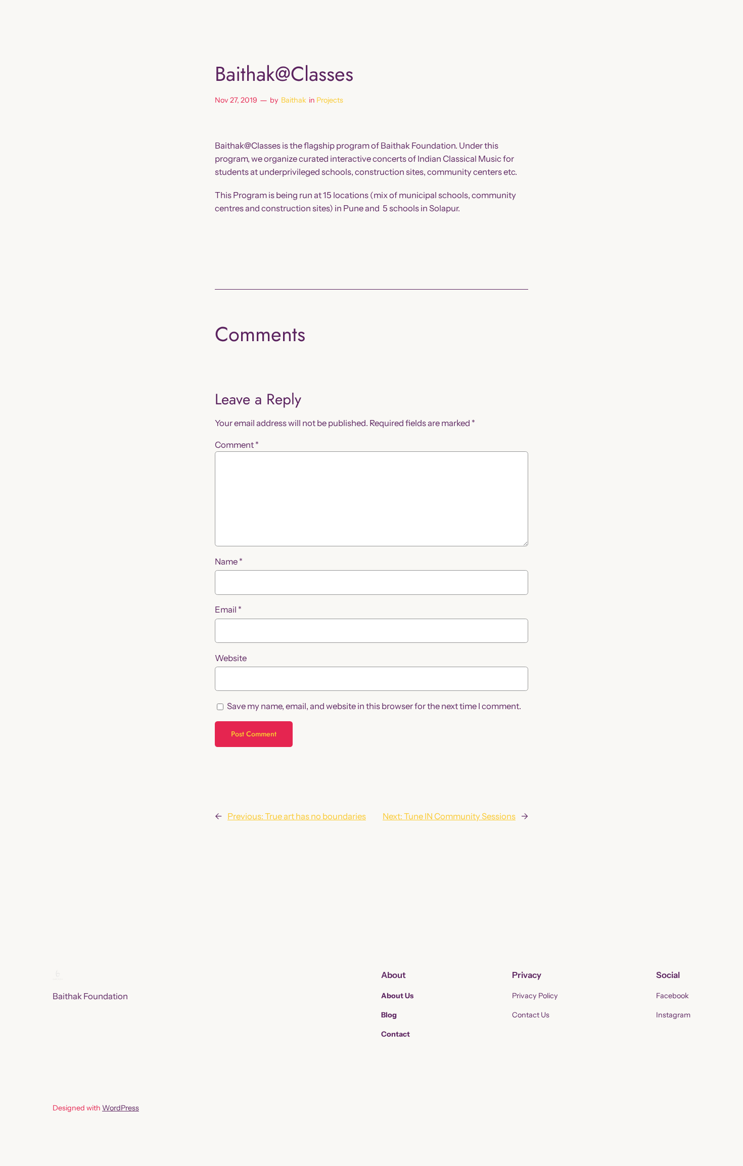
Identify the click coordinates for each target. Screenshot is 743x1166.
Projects (329, 100)
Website (231, 658)
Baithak (293, 100)
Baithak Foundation (90, 996)
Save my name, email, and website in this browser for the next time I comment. (374, 706)
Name (229, 561)
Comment (237, 445)
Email (228, 609)
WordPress (120, 1107)
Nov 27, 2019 (236, 100)
